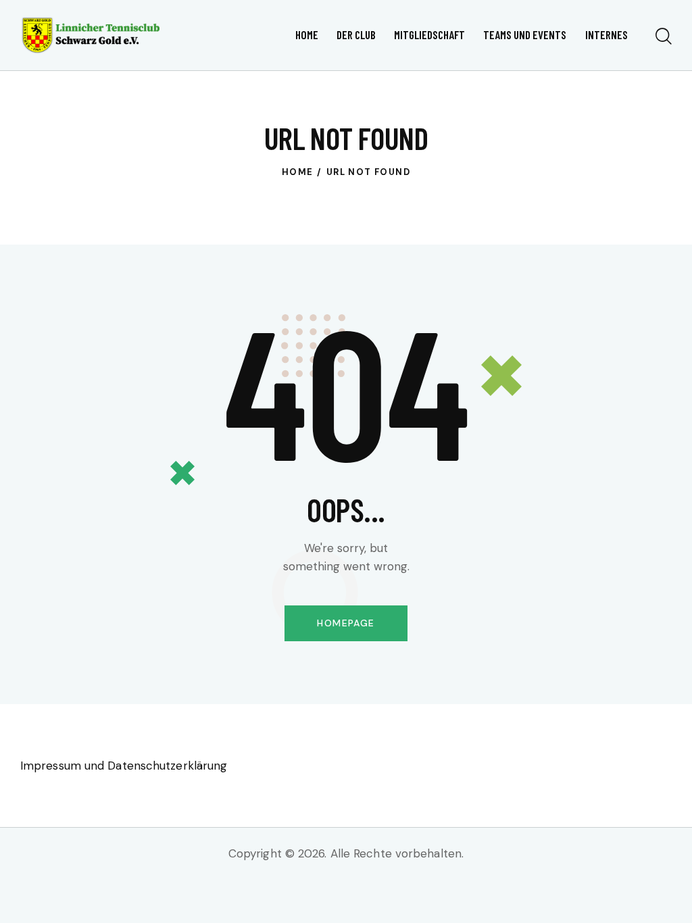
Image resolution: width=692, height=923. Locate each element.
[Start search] (663, 37)
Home (298, 172)
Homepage (345, 623)
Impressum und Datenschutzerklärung (123, 765)
